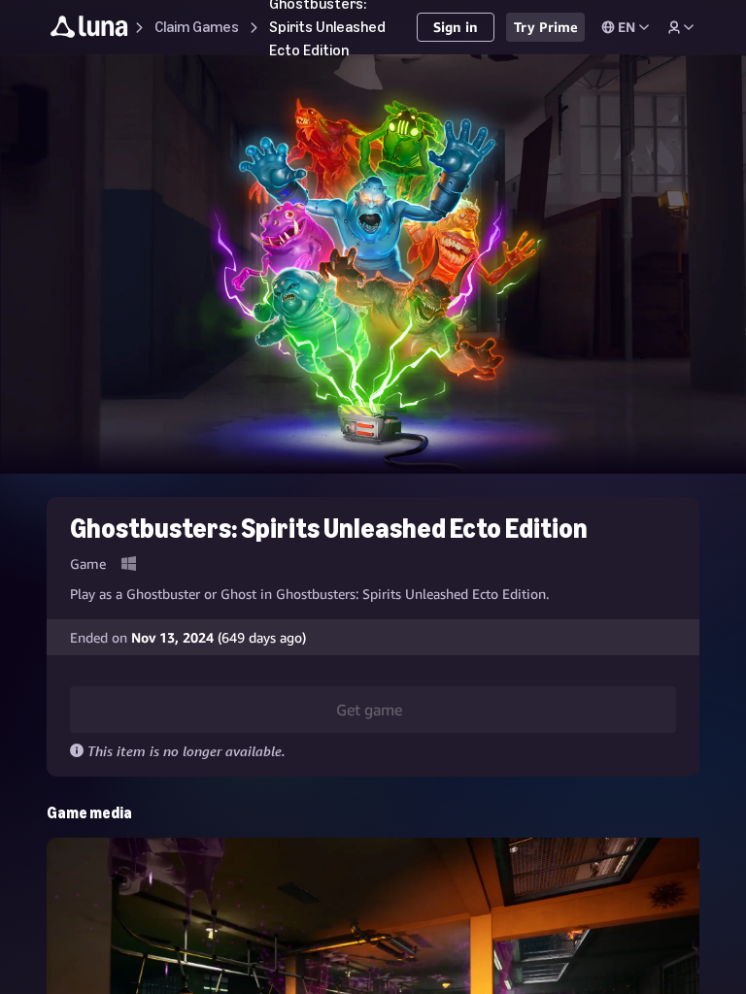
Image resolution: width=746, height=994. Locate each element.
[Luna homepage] (89, 30)
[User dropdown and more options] (681, 27)
